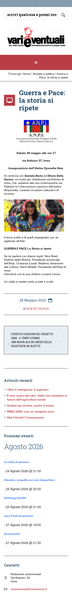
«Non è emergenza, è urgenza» (28, 389)
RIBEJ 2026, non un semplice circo (30, 411)
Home (26, 73)
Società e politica (43, 73)
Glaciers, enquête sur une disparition (29, 480)
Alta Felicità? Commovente (25, 417)
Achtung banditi (15, 497)
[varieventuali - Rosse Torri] (36, 39)
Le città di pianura (16, 462)
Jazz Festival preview (18, 515)
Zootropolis (12, 533)
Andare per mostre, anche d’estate (30, 405)
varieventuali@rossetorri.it (29, 589)
